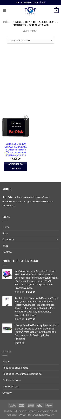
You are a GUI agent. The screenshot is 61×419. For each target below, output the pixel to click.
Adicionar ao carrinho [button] (15, 166)
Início (7, 21)
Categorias (8, 239)
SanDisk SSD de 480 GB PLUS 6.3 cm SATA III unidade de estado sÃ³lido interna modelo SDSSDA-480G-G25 (16, 150)
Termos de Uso (10, 386)
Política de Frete (11, 380)
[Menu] (4, 10)
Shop (5, 232)
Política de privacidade (15, 367)
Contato (7, 251)
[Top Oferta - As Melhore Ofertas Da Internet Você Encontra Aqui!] (30, 10)
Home (5, 226)
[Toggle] (57, 239)
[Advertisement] (30, 77)
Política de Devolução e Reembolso (22, 373)
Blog (5, 245)
